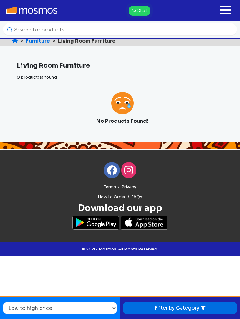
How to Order (112, 196)
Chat (141, 10)
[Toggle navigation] (225, 10)
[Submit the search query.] (8, 29)
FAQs (136, 196)
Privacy (129, 186)
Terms (110, 186)
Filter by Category (178, 308)
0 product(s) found (37, 77)
